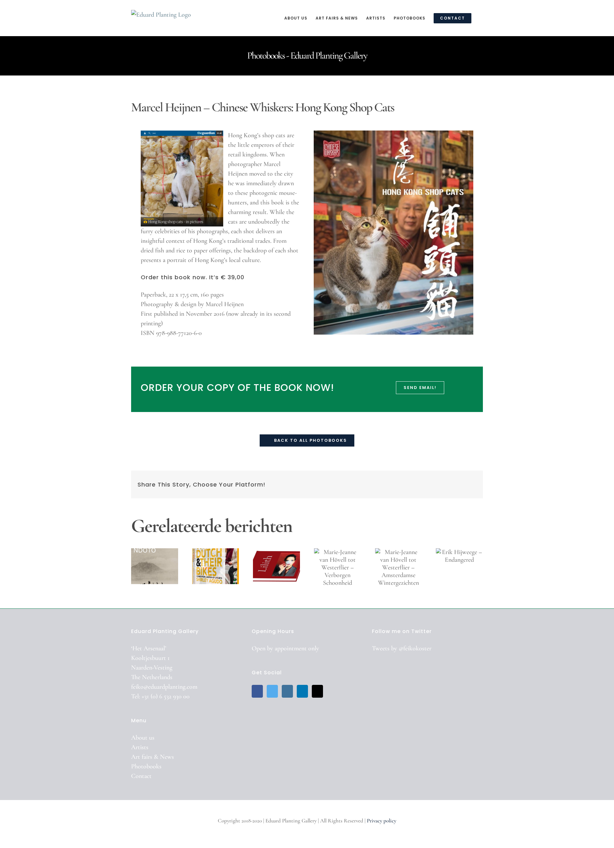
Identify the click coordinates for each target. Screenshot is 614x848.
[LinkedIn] (302, 691)
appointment (291, 648)
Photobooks (146, 766)
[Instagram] (287, 691)
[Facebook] (257, 691)
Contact (141, 776)
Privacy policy (381, 820)
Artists (139, 747)
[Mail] (317, 691)
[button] (481, 18)
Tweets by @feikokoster (401, 648)
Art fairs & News (152, 757)
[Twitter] (272, 691)
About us (142, 737)
